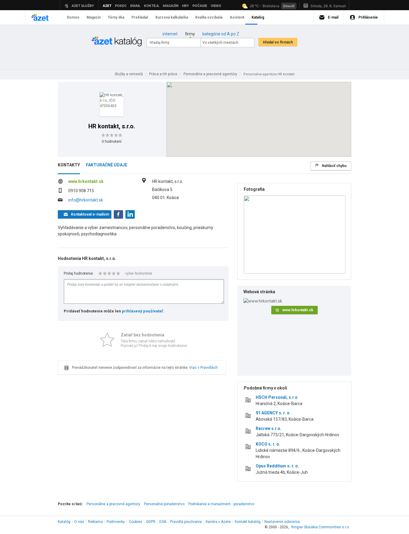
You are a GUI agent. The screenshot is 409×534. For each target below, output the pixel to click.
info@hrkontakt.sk (85, 200)
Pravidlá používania (186, 522)
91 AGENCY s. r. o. (273, 412)
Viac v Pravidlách (203, 367)
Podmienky (116, 522)
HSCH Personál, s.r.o (277, 397)
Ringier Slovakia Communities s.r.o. (320, 527)
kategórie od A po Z (220, 33)
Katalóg (64, 522)
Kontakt (247, 522)
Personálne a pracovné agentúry (113, 504)
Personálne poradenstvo (164, 504)
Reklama (95, 522)
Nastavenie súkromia (282, 522)
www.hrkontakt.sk (86, 181)
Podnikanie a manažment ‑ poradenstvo (221, 504)
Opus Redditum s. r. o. (277, 466)
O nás (79, 522)
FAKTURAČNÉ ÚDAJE (106, 165)
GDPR (150, 522)
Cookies (135, 522)
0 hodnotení (112, 141)
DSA (162, 522)
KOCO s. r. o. (268, 444)
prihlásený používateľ (142, 311)
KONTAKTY (69, 165)
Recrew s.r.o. (268, 428)
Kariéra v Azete (218, 522)
